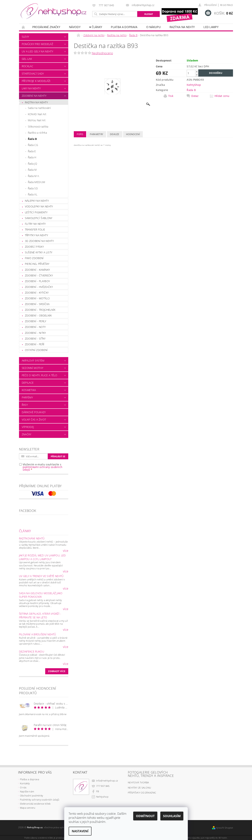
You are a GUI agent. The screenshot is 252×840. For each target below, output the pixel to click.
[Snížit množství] (196, 75)
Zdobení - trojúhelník (40, 309)
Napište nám (27, 791)
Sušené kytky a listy (38, 252)
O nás (23, 787)
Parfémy (27, 397)
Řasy (25, 405)
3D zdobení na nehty (39, 241)
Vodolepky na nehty (39, 206)
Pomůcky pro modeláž (37, 44)
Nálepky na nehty (37, 200)
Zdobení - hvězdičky (39, 287)
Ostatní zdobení (36, 350)
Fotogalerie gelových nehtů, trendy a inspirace (151, 774)
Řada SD (33, 188)
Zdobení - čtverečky (39, 275)
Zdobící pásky (34, 246)
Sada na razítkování (39, 108)
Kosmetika (29, 390)
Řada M (32, 169)
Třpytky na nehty (36, 235)
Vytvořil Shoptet (224, 827)
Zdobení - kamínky (37, 269)
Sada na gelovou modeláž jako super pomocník (41, 595)
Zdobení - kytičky (37, 292)
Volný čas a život (34, 419)
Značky (26, 434)
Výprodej (28, 427)
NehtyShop (194, 85)
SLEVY (25, 36)
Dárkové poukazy (34, 412)
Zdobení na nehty (34, 95)
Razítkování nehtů (31, 538)
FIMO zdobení (34, 258)
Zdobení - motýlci (37, 298)
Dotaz (195, 96)
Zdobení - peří (34, 344)
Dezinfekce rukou (31, 651)
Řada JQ (32, 163)
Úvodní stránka (23, 27)
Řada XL (32, 194)
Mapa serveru (27, 807)
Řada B (32, 139)
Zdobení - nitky (35, 333)
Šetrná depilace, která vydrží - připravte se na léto (40, 615)
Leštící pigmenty (36, 212)
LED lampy (210, 27)
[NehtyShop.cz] (53, 11)
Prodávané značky (46, 27)
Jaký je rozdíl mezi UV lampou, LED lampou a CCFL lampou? (42, 557)
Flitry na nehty (35, 224)
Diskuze (114, 134)
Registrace (226, 5)
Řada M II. (34, 176)
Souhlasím (172, 816)
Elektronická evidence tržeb (35, 803)
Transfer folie (35, 229)
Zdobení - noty (35, 327)
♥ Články (95, 27)
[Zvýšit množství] (196, 71)
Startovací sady (33, 73)
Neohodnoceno (102, 53)
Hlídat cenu (222, 96)
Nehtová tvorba (138, 782)
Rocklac (27, 66)
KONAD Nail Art (37, 114)
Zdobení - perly (35, 321)
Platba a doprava (124, 27)
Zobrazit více (56, 671)
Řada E (32, 151)
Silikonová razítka (38, 126)
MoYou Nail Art (37, 120)
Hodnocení (133, 134)
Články (25, 531)
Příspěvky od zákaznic (142, 792)
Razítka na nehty (182, 27)
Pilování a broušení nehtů (37, 634)
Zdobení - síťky (35, 338)
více (65, 550)
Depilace (28, 382)
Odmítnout (145, 816)
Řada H (32, 157)
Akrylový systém (33, 360)
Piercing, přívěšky (37, 264)
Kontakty (25, 783)
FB (97, 791)
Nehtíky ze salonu (139, 787)
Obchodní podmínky (31, 795)
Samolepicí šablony (38, 218)
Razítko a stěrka (37, 132)
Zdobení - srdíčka (37, 304)
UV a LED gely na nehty (37, 51)
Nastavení (80, 831)
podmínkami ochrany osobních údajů (43, 468)
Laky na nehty (31, 88)
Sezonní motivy (32, 368)
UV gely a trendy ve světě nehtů (41, 576)
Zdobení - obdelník (38, 315)
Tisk (170, 96)
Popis (80, 134)
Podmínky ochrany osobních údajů (39, 799)
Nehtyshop (102, 796)
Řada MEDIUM (36, 182)
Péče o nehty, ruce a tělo (39, 375)
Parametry (96, 134)
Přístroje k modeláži (36, 81)
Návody (74, 27)
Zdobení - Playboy (37, 281)
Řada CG (33, 145)
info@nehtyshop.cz (107, 780)
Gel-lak (27, 59)
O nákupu (153, 27)
